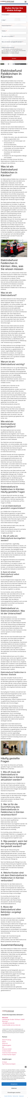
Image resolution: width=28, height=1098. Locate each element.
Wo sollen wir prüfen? (8, 36)
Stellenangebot (6, 1045)
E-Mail (4, 20)
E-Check (4, 1062)
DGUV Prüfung (6, 1040)
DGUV (4, 1041)
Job (3, 1047)
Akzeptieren (14, 1084)
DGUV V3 (5, 1043)
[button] (25, 1067)
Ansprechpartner (7, 25)
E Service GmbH (7, 1049)
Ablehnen (14, 1088)
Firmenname (5, 14)
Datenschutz (15, 1096)
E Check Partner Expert (9, 1054)
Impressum (21, 1096)
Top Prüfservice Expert (8, 1064)
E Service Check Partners (9, 1053)
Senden (14, 58)
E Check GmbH (6, 1051)
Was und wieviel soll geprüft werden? (12, 42)
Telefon (4, 31)
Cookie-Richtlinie (8, 1096)
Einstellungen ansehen (14, 1092)
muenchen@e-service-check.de (11, 1025)
